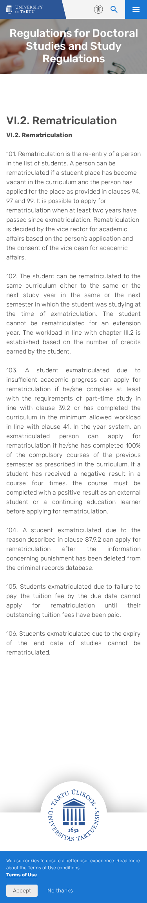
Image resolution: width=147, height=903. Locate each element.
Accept (22, 890)
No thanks (60, 890)
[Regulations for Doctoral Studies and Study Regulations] (24, 10)
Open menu (136, 9)
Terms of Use (21, 875)
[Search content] (114, 9)
